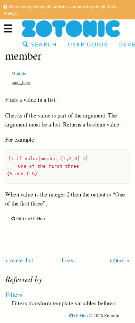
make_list (21, 260)
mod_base (20, 82)
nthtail (117, 260)
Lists (67, 260)
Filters (13, 294)
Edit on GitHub (30, 218)
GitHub (80, 315)
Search (43, 44)
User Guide (88, 44)
